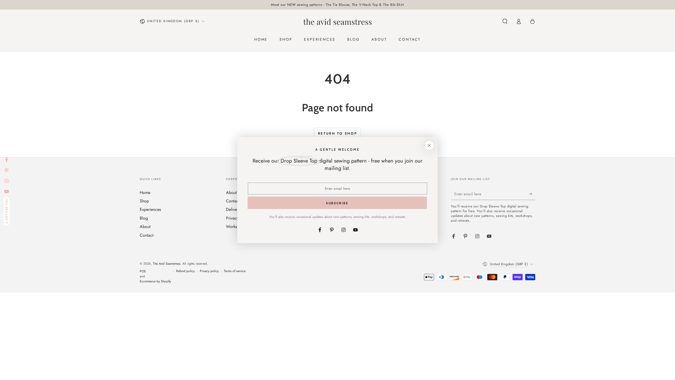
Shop (144, 201)
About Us (234, 192)
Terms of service (234, 271)
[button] (505, 21)
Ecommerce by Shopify (155, 281)
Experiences (150, 209)
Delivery (233, 209)
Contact (146, 235)
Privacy (232, 218)
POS (143, 271)
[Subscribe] (532, 194)
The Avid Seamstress (166, 263)
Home (145, 192)
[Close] (429, 145)
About (145, 227)
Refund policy (185, 271)
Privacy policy (209, 271)
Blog (144, 218)
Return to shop (337, 133)
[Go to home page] (337, 21)
